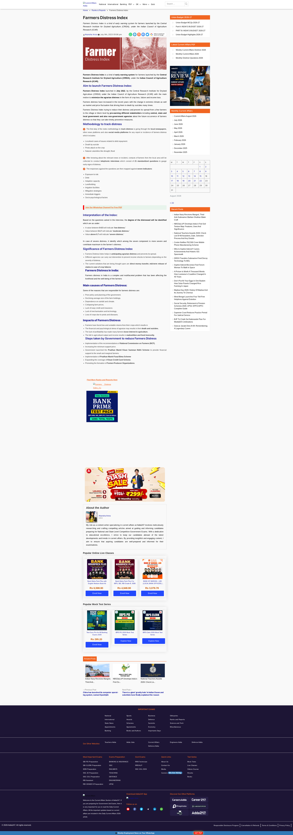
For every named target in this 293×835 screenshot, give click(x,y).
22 (200, 181)
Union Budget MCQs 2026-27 (188, 23)
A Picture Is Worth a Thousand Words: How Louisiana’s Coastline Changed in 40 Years (190, 274)
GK (137, 4)
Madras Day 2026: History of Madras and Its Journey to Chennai (191, 291)
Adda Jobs (130, 742)
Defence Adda (153, 746)
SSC (110, 765)
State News (109, 723)
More (145, 4)
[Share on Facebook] (143, 34)
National (102, 4)
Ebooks (190, 773)
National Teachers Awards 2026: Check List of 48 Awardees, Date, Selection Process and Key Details (190, 235)
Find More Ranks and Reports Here (102, 380)
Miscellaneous (175, 727)
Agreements (131, 727)
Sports (129, 716)
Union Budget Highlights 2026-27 (189, 35)
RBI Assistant (88, 780)
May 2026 (178, 128)
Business (151, 716)
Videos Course (193, 769)
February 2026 (180, 140)
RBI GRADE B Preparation (93, 784)
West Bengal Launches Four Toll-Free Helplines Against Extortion (189, 298)
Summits (151, 723)
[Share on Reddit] (139, 34)
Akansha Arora (91, 34)
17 (172, 181)
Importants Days (154, 731)
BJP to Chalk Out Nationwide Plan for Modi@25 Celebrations (190, 320)
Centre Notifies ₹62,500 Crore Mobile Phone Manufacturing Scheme (189, 243)
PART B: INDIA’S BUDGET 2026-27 (190, 31)
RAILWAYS (113, 769)
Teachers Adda (110, 742)
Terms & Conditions (269, 825)
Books (189, 777)
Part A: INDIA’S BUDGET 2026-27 (190, 27)
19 (183, 181)
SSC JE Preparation (90, 773)
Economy (151, 727)
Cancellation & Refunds (250, 825)
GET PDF (198, 833)
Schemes (130, 723)
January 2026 (179, 144)
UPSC (111, 784)
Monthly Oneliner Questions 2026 (189, 58)
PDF (130, 4)
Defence (151, 719)
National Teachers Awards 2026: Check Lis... (151, 680)
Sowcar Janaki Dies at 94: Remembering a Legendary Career (190, 327)
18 (178, 181)
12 (183, 176)
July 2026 (178, 120)
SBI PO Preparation (90, 762)
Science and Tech (177, 723)
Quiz (153, 4)
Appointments (110, 727)
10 (172, 176)
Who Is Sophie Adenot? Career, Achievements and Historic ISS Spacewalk (187, 251)
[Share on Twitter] (147, 34)
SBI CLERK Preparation (92, 765)
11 (177, 176)
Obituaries (174, 716)
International (113, 4)
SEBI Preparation (89, 769)
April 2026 (178, 132)
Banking (123, 4)
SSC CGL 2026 (141, 769)
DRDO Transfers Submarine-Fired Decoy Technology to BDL (191, 259)
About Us (164, 762)
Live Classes (192, 765)
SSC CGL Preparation (91, 777)
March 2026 (179, 136)
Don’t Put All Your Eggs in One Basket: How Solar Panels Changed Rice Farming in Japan (189, 283)
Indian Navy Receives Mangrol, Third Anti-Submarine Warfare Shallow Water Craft (190, 217)
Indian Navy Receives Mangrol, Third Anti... (98, 680)
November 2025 (180, 152)
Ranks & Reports (99, 10)
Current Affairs (153, 742)
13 (189, 176)
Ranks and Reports (177, 719)
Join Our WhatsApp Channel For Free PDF (103, 207)
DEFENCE (113, 777)
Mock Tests (191, 762)
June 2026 (178, 124)
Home (85, 10)
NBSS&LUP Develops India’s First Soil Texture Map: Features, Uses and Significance (190, 226)
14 (195, 176)
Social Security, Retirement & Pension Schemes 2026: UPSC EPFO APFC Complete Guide (189, 306)
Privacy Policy (284, 825)
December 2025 (180, 148)
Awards (129, 719)
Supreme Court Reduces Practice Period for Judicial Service (190, 314)
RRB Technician (141, 762)
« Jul (172, 203)
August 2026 (185, 116)
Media (163, 769)
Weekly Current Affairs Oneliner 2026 (191, 50)
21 (195, 181)
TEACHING (113, 773)
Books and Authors (133, 731)
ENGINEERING (115, 780)
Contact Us (165, 765)
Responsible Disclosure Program (226, 825)
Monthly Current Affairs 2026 (187, 54)
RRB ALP (138, 765)
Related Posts (90, 659)
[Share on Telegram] (134, 34)
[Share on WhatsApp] (130, 34)
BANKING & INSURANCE (118, 762)
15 (200, 176)
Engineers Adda (176, 742)
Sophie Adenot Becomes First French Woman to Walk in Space (189, 266)
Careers (171, 773)
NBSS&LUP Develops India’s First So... (125, 680)
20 (189, 181)
